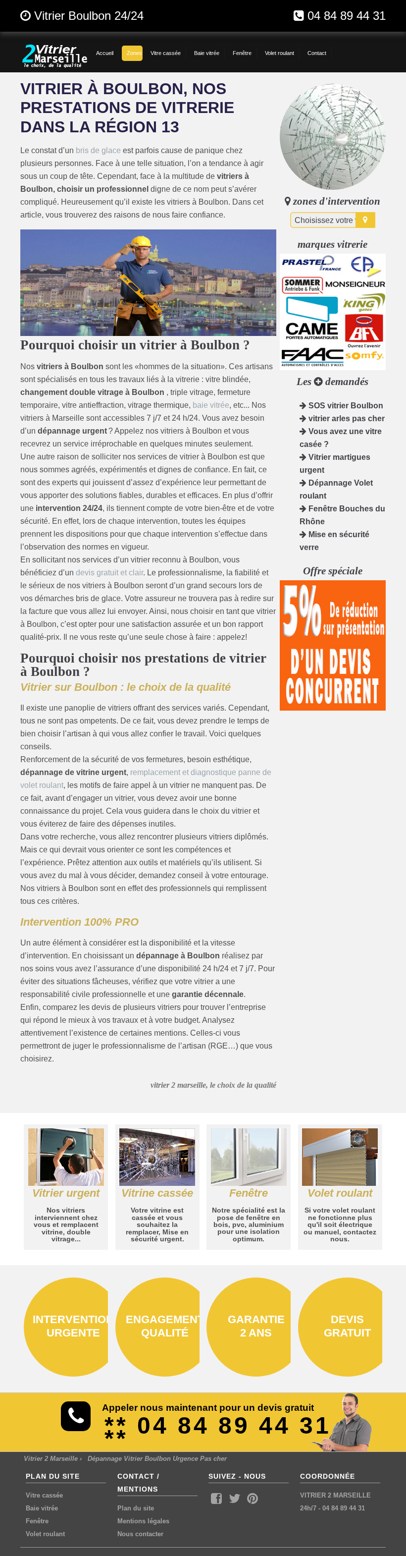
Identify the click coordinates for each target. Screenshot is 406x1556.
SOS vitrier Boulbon (344, 405)
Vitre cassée (44, 1495)
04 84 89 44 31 (346, 15)
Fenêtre (37, 1521)
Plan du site (135, 1508)
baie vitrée (211, 405)
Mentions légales (143, 1521)
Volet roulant (45, 1534)
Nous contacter (140, 1534)
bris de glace (98, 150)
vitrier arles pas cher (345, 418)
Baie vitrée (42, 1508)
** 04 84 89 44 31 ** (217, 1431)
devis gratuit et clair (109, 572)
